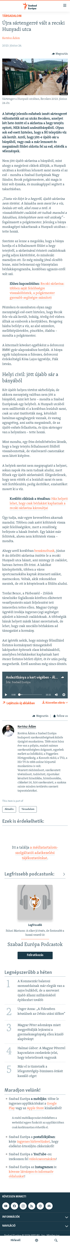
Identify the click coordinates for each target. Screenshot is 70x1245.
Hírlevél (15, 1240)
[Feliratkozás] (48, 1206)
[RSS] (31, 1206)
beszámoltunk (44, 551)
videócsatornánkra (42, 1159)
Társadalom (11, 16)
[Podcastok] (36, 1240)
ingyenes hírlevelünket (33, 1142)
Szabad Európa (21, 682)
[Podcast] (40, 1206)
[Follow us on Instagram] (23, 1206)
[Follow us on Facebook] (14, 1206)
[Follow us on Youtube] (5, 1206)
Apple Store (35, 1108)
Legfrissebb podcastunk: (29, 874)
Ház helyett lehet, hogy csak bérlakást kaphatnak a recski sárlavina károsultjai (39, 503)
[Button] (60, 53)
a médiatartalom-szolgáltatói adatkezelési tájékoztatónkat (36, 853)
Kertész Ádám (11, 38)
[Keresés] (56, 1240)
